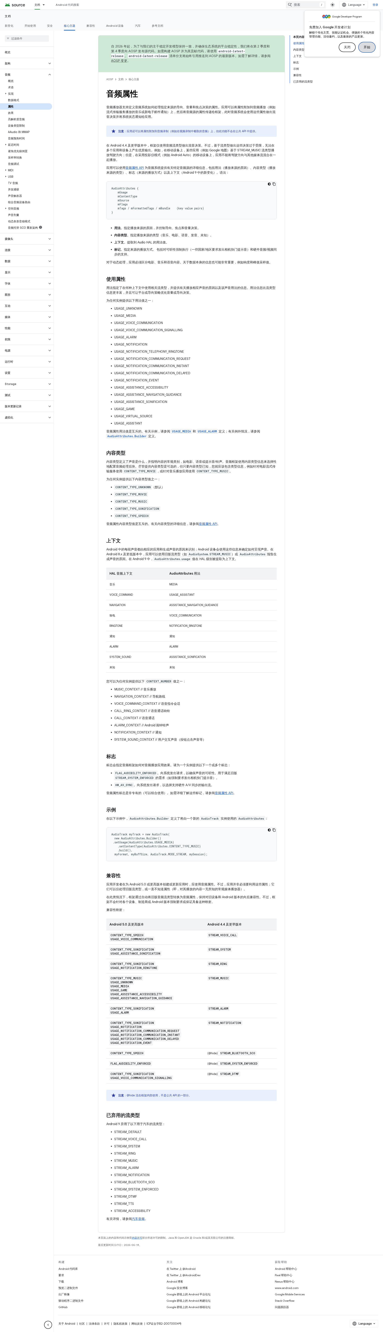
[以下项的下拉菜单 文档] (45, 5)
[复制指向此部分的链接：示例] (120, 810)
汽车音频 (138, 1219)
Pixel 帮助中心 (283, 1275)
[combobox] (306, 4)
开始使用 (30, 26)
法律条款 (94, 1323)
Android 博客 (175, 1281)
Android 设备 (115, 26)
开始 (367, 47)
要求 (61, 1275)
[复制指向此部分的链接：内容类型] (129, 453)
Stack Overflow (284, 1300)
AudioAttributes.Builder (126, 436)
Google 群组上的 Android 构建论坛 (189, 1300)
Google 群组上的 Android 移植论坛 (189, 1307)
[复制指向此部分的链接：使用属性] (129, 279)
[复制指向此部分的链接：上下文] (125, 541)
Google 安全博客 (177, 1288)
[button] (23, 63)
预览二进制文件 (68, 1288)
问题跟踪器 (282, 1307)
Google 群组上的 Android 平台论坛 (189, 1294)
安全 (50, 26)
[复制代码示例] (274, 184)
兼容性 (90, 26)
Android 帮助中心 (286, 1269)
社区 (82, 1323)
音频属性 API (134, 168)
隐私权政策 (120, 1323)
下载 (61, 1281)
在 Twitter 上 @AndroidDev (183, 1275)
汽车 (138, 26)
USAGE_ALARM (207, 431)
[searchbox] (27, 38)
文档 (37, 5)
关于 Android (66, 1323)
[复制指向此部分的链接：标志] (120, 756)
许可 (107, 1323)
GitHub (62, 1307)
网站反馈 (137, 1323)
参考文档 (157, 26)
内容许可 (137, 1237)
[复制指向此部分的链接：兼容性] (125, 876)
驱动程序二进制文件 (71, 1300)
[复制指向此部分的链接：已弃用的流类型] (144, 1115)
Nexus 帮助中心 (284, 1281)
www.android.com (287, 1288)
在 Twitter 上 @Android (181, 1269)
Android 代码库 (68, 1269)
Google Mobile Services (290, 1294)
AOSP (109, 79)
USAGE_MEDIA (181, 431)
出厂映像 (64, 1294)
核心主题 (69, 26)
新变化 (9, 26)
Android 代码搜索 (67, 5)
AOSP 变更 (119, 61)
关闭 (347, 47)
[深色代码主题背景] (269, 184)
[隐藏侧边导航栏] (48, 1325)
